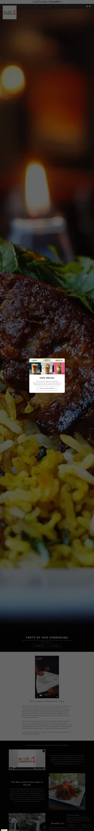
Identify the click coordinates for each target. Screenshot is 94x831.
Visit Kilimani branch (47, 388)
